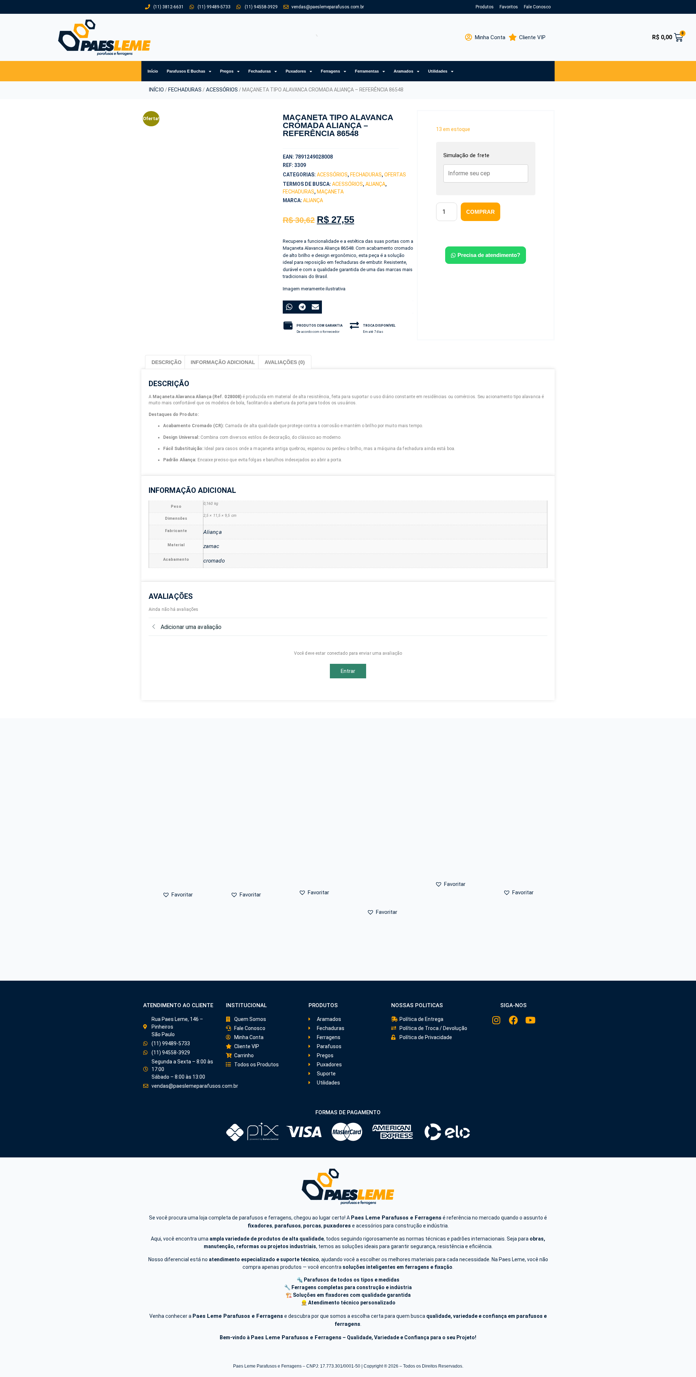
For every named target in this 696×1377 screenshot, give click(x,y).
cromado (214, 560)
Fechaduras (259, 71)
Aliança (375, 184)
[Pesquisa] (308, 37)
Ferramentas (367, 71)
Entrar (348, 671)
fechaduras (298, 192)
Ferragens (330, 71)
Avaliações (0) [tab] (285, 362)
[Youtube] (530, 1020)
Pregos (226, 71)
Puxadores (296, 71)
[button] (185, 248)
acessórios (347, 184)
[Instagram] (496, 1020)
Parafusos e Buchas (186, 71)
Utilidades (437, 71)
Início (153, 71)
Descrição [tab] (167, 362)
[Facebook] (513, 1020)
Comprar (480, 212)
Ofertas (395, 174)
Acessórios (222, 89)
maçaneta (330, 192)
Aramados (403, 71)
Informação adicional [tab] (223, 362)
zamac (211, 546)
